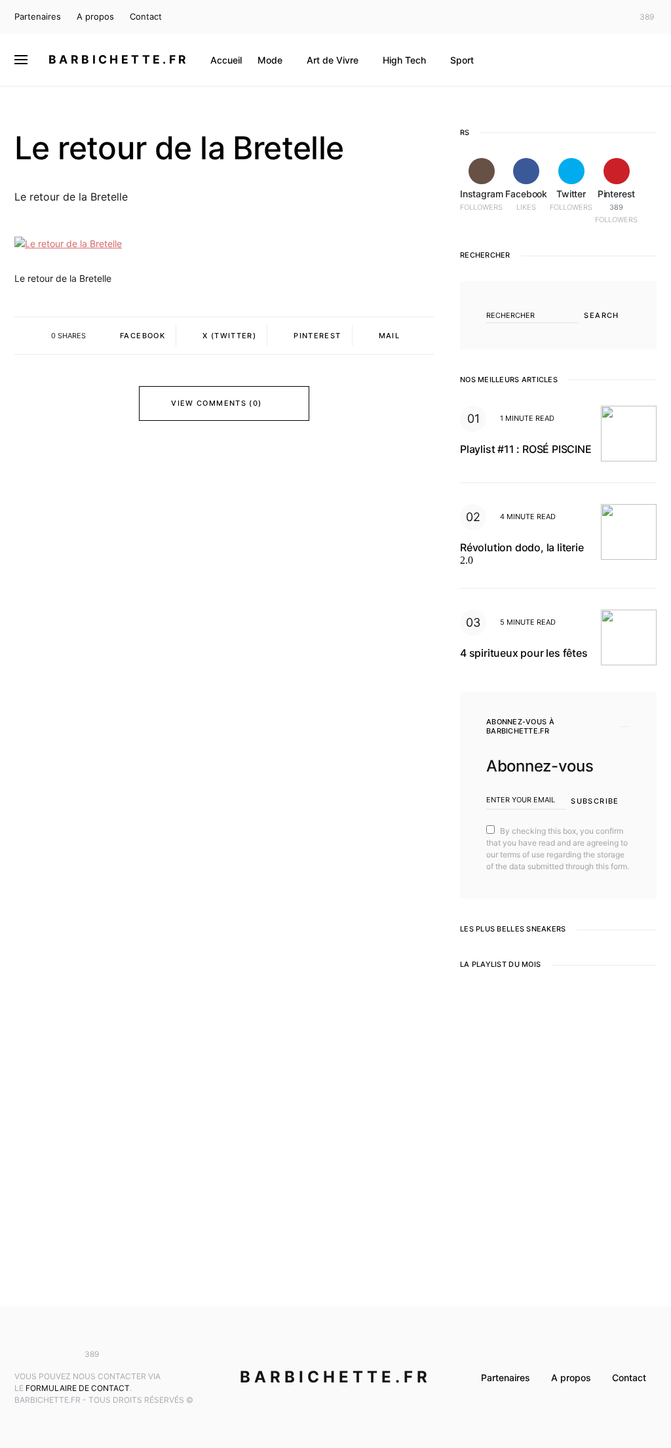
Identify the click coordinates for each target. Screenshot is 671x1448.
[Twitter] (613, 17)
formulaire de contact (78, 1388)
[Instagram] (574, 17)
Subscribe (595, 801)
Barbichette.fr (118, 59)
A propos (95, 16)
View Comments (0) (216, 403)
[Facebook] (593, 17)
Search (601, 315)
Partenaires (37, 16)
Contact (146, 16)
